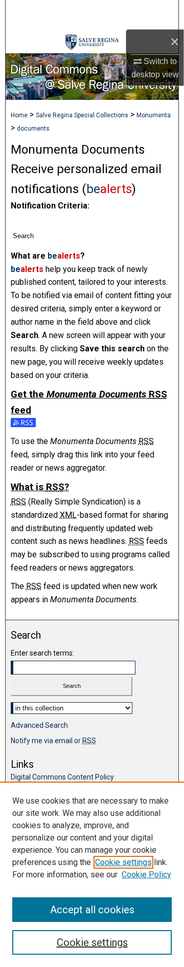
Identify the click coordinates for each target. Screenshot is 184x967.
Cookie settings (123, 862)
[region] (92, 874)
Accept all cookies (92, 909)
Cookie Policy (146, 874)
